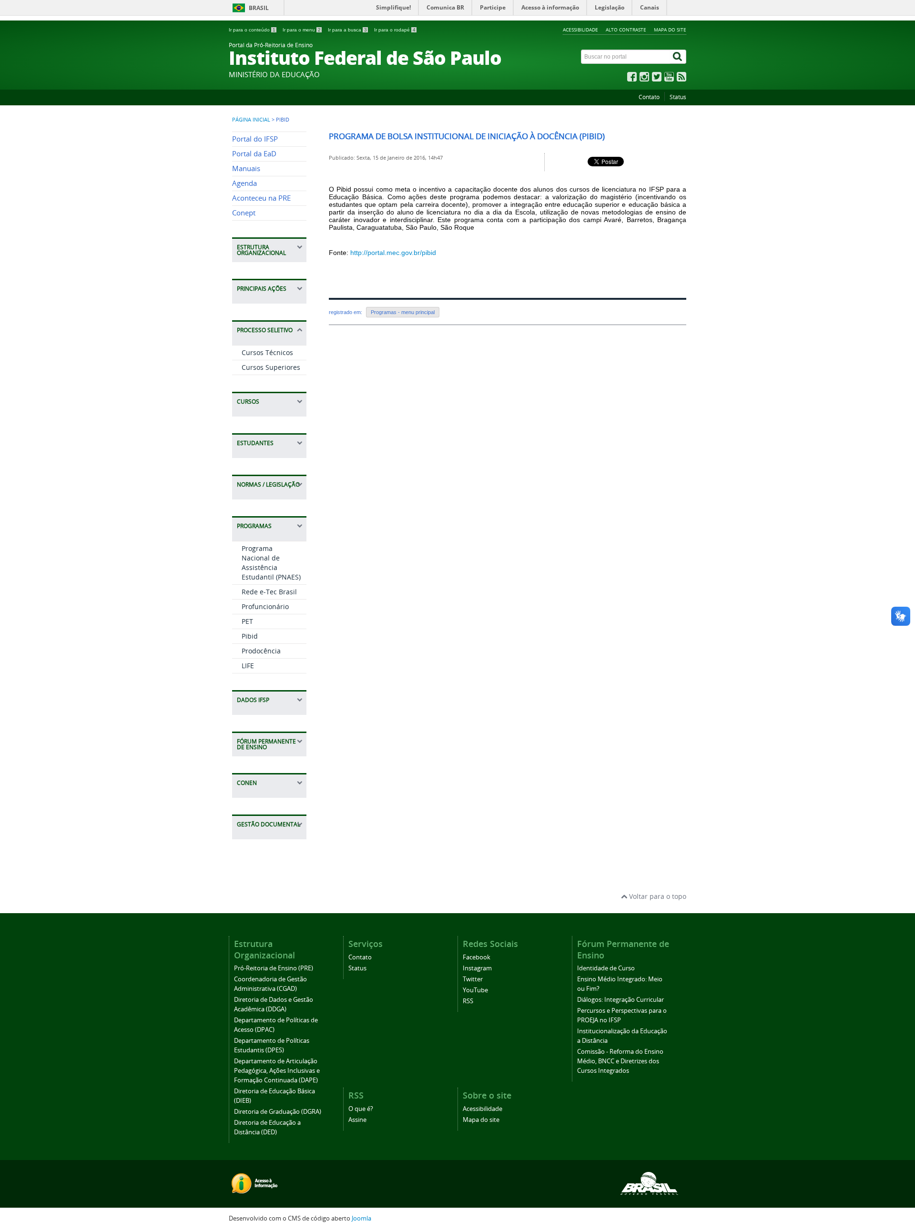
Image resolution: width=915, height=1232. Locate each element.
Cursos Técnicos (267, 352)
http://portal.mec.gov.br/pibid (393, 252)
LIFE (248, 665)
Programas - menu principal (403, 312)
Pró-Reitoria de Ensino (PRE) (273, 968)
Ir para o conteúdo (252, 29)
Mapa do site (670, 29)
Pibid (250, 636)
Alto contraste (626, 29)
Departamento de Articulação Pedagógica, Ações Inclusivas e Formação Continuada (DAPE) (277, 1070)
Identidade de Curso (606, 968)
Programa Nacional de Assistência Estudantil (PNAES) (271, 562)
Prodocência (261, 650)
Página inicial (251, 119)
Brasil (259, 8)
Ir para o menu (302, 29)
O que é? (360, 1109)
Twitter (473, 979)
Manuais (246, 168)
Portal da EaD (254, 153)
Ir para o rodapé (395, 29)
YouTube (475, 990)
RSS (468, 1001)
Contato (649, 97)
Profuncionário (265, 606)
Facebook (476, 957)
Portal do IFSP (255, 138)
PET (247, 621)
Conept (243, 212)
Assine (357, 1120)
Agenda (244, 183)
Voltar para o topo (656, 896)
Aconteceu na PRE (261, 198)
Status (678, 97)
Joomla (361, 1218)
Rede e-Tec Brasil (269, 591)
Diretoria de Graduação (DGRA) (277, 1112)
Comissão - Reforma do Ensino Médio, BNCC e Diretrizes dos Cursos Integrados (620, 1061)
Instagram (477, 968)
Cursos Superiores (271, 367)
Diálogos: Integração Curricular (620, 1000)
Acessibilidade (580, 29)
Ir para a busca (347, 29)
